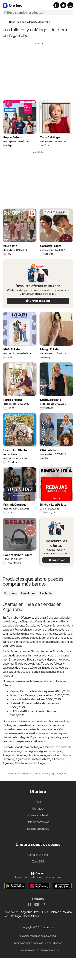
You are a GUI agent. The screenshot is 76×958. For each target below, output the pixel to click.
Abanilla (19, 763)
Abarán (38, 755)
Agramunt (50, 755)
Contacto (38, 808)
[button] (63, 5)
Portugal (16, 916)
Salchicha (46, 593)
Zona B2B (38, 861)
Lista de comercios (38, 822)
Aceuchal (30, 763)
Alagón (42, 763)
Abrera (46, 759)
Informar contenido (38, 815)
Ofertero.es (48, 927)
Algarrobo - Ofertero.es (20, 617)
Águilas (28, 755)
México (67, 912)
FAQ (38, 802)
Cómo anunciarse (37, 854)
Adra (20, 755)
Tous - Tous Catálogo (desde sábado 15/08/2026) (40, 695)
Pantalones (28, 593)
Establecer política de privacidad (38, 935)
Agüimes (8, 763)
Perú (6, 916)
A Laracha (57, 759)
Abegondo (9, 755)
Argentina (26, 912)
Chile (45, 912)
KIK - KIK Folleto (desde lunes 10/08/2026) (36, 699)
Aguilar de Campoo (50, 751)
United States (31, 916)
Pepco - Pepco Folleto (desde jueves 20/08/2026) (40, 691)
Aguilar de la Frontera (28, 759)
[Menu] (70, 5)
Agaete (33, 751)
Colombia (55, 912)
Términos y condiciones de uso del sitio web (38, 942)
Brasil (37, 912)
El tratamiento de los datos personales (38, 949)
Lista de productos (38, 828)
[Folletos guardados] (56, 5)
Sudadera (10, 593)
